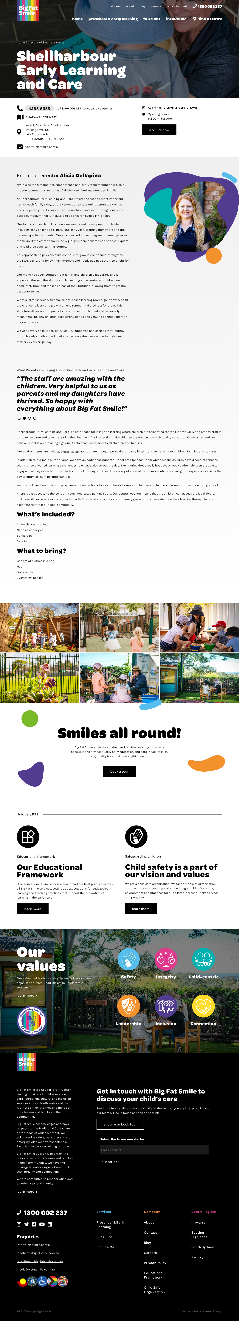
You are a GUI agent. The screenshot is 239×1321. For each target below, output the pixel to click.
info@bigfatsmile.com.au (34, 1259)
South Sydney (202, 1262)
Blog (142, 6)
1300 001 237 (72, 108)
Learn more (25, 1010)
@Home (116, 6)
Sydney (197, 1272)
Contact (150, 1247)
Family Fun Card (177, 6)
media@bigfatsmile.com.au (36, 1284)
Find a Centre (210, 19)
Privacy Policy (155, 1278)
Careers (156, 6)
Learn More (32, 924)
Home (77, 19)
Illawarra (198, 1237)
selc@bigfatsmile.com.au (42, 147)
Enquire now (159, 130)
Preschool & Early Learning (113, 19)
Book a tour (119, 786)
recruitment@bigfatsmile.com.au (40, 1276)
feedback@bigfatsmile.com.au (38, 1268)
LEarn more (141, 924)
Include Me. (177, 19)
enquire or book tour (120, 1139)
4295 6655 (39, 108)
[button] (19, 433)
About (130, 6)
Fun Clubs (151, 19)
